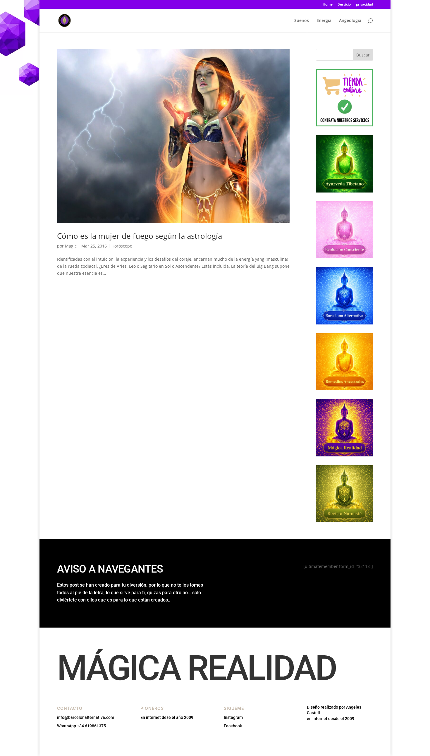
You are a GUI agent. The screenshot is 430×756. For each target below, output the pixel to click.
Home (328, 5)
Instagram (233, 717)
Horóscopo (121, 246)
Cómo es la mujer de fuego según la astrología (139, 236)
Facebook (233, 726)
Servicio (344, 5)
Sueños (301, 20)
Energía (324, 20)
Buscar (363, 55)
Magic (71, 246)
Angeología (350, 20)
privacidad (364, 5)
